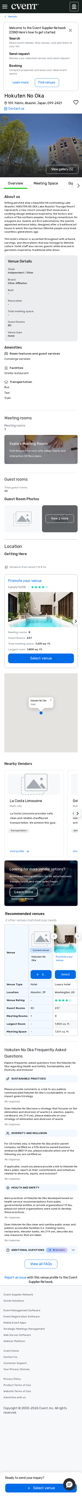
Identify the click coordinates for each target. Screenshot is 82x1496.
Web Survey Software (17, 1335)
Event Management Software (21, 1310)
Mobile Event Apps (14, 1322)
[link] (34, 784)
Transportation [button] (19, 830)
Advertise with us (14, 1397)
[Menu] (5, 6)
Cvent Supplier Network (18, 1294)
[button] (60, 518)
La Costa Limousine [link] (26, 801)
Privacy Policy (12, 1378)
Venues (12, 16)
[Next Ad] (75, 621)
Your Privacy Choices (16, 1369)
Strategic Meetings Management (24, 1328)
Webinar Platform (14, 1341)
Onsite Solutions (13, 1300)
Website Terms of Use (17, 1391)
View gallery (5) (62, 169)
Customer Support (15, 1363)
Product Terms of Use (17, 1385)
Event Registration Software (21, 1316)
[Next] (77, 184)
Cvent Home (11, 1350)
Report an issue (15, 1277)
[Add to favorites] (76, 102)
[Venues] (74, 6)
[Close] (70, 30)
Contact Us (10, 1356)
